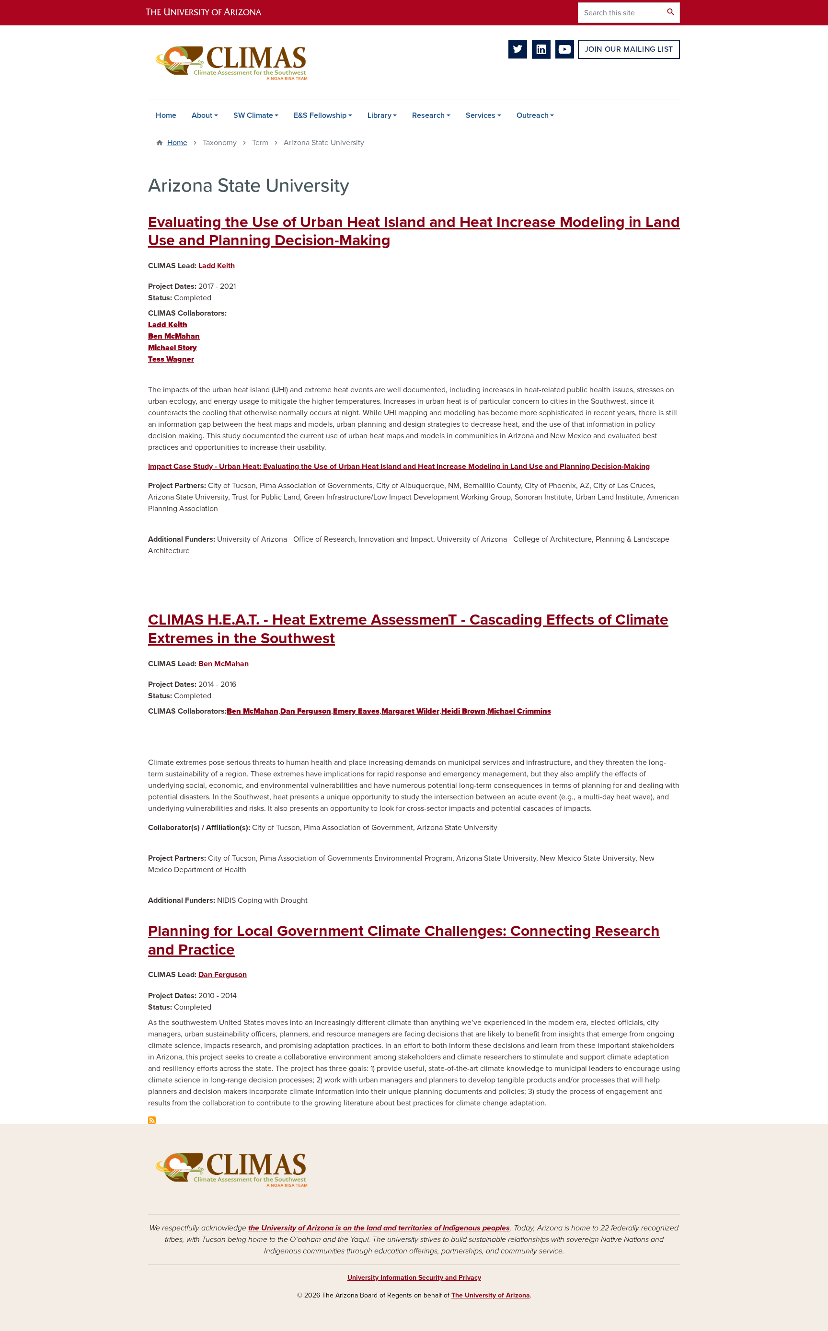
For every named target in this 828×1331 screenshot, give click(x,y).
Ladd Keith (216, 266)
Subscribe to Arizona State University (152, 1120)
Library (379, 115)
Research (428, 115)
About (202, 115)
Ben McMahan (223, 664)
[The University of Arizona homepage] (212, 12)
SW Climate (253, 115)
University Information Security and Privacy (414, 1278)
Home (166, 115)
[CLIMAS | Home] (232, 62)
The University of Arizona (490, 1295)
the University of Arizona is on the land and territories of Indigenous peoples (379, 1228)
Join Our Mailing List (629, 49)
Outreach (533, 115)
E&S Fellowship (320, 115)
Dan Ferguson (222, 974)
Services (480, 115)
